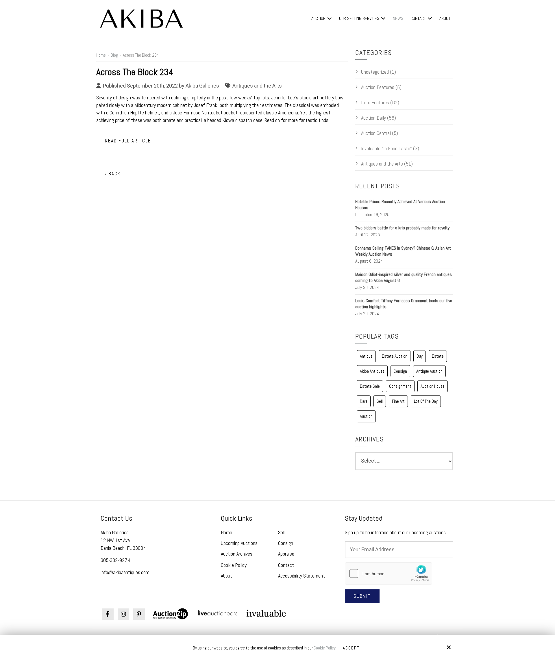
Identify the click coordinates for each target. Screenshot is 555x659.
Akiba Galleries (202, 86)
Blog (114, 55)
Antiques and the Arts (257, 86)
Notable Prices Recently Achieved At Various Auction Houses (400, 204)
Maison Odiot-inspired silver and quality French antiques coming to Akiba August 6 (403, 277)
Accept (351, 648)
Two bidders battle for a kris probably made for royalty (402, 228)
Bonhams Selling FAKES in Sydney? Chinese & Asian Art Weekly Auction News (403, 251)
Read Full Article (128, 141)
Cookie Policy (325, 648)
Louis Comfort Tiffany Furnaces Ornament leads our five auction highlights (403, 304)
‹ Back (113, 174)
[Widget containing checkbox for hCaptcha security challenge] (388, 573)
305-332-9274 (115, 560)
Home (101, 55)
